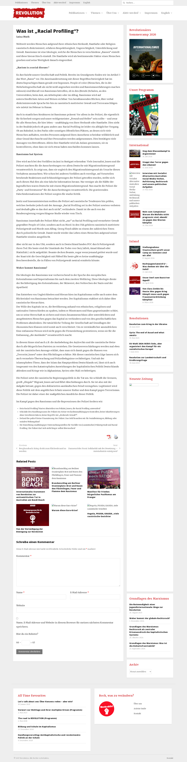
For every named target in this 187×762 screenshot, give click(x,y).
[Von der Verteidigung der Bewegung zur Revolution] (32, 515)
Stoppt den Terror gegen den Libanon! (155, 163)
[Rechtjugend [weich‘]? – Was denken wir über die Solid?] (134, 266)
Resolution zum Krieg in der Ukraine (148, 324)
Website (20, 605)
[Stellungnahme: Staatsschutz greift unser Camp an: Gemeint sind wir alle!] (134, 249)
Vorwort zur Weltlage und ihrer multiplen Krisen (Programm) (50, 710)
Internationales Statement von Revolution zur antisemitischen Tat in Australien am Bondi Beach (30, 495)
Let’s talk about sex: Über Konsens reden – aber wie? (45, 701)
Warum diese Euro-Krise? (65, 510)
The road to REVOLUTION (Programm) (37, 718)
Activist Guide (140, 708)
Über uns (138, 704)
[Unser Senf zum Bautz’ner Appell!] (134, 280)
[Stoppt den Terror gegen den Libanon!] (134, 164)
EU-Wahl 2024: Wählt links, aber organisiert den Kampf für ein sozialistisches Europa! (145, 346)
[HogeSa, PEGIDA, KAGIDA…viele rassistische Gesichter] (103, 507)
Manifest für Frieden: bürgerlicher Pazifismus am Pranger (101, 494)
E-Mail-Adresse (79, 592)
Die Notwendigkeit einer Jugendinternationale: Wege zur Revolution (146, 607)
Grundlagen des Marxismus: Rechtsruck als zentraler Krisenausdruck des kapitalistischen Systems (148, 630)
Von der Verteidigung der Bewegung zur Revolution (29, 530)
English (86, 3)
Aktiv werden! (60, 3)
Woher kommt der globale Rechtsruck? (149, 618)
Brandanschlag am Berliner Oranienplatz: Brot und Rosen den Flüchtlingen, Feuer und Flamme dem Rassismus (67, 487)
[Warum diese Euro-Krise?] (68, 505)
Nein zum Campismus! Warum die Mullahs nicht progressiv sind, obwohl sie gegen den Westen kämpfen (156, 217)
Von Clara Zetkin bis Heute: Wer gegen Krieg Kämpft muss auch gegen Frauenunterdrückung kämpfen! (156, 294)
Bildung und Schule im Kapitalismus (37, 726)
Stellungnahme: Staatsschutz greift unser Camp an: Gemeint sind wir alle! (156, 251)
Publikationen (21, 3)
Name (20, 592)
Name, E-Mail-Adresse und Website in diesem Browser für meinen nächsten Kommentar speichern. (64, 624)
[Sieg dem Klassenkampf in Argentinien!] (134, 153)
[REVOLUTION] (29, 13)
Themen (35, 3)
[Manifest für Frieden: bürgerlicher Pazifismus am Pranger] (103, 478)
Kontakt (137, 713)
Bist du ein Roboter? (27, 634)
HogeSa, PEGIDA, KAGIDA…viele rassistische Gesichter (103, 515)
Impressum (74, 3)
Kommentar (23, 556)
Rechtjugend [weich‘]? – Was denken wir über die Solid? (155, 266)
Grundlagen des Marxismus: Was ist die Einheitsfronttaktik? (148, 644)
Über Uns (46, 3)
